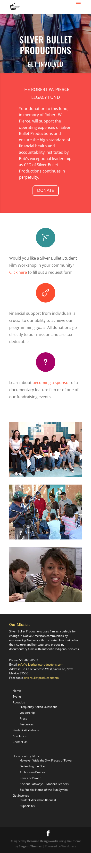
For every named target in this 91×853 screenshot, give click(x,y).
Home (17, 691)
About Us (19, 702)
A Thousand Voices (32, 772)
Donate (45, 190)
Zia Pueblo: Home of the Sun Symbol (44, 790)
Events (17, 696)
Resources (27, 724)
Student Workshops (26, 730)
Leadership (27, 713)
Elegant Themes (30, 846)
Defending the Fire (32, 766)
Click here (18, 272)
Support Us (27, 806)
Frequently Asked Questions (38, 707)
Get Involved (21, 795)
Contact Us (20, 742)
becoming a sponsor (51, 382)
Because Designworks (42, 841)
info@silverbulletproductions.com (40, 664)
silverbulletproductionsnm (41, 678)
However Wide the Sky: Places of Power (46, 760)
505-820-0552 (28, 660)
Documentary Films (26, 756)
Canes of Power (30, 778)
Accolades (19, 736)
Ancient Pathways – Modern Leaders (44, 784)
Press (23, 718)
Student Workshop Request (38, 800)
